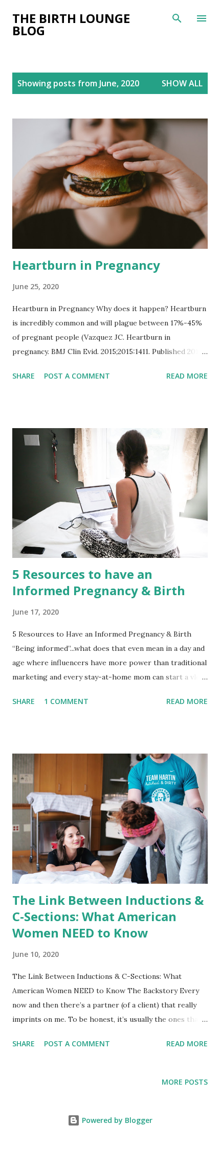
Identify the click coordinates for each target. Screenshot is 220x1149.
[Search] (177, 18)
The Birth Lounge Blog (71, 24)
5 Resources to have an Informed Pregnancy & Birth (98, 582)
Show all (182, 83)
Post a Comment (77, 376)
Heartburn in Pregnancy (86, 264)
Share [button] (23, 376)
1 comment (66, 701)
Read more (187, 376)
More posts (185, 1082)
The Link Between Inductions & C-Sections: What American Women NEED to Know (108, 916)
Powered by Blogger (116, 1120)
